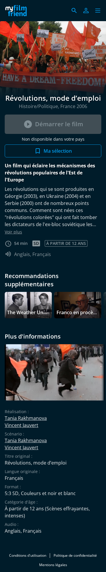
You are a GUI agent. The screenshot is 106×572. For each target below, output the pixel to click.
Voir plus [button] (13, 232)
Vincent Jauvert (21, 425)
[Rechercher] (74, 10)
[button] (98, 10)
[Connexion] (86, 10)
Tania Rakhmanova (26, 418)
